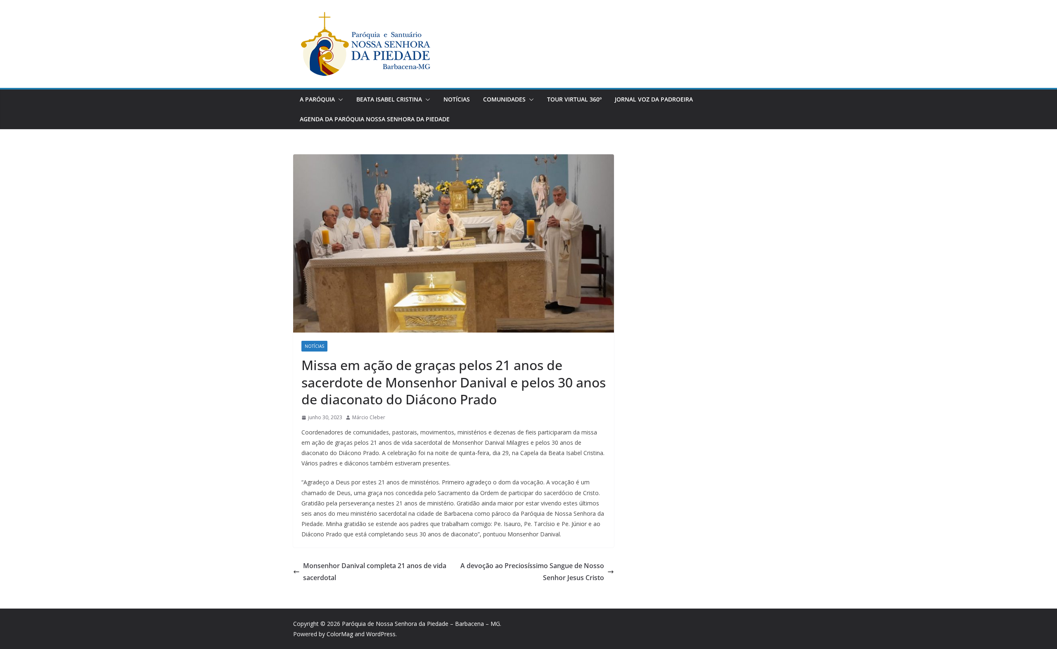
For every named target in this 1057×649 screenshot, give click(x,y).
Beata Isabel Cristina (389, 99)
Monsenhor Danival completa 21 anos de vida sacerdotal (374, 571)
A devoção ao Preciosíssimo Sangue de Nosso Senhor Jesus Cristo (532, 571)
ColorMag (340, 634)
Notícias (456, 99)
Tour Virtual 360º (574, 99)
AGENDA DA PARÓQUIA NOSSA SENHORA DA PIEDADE (375, 119)
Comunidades (504, 99)
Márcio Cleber (368, 417)
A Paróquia (317, 99)
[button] (339, 99)
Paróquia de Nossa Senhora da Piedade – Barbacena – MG (421, 624)
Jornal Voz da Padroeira (654, 99)
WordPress (381, 634)
